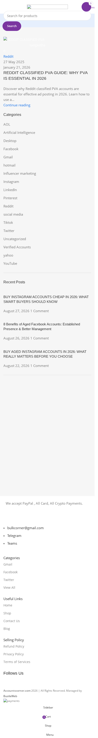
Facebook (10, 572)
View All (9, 587)
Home (7, 605)
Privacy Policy (13, 654)
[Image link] (26, 516)
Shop (7, 613)
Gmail (7, 564)
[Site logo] (47, 6)
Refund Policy (13, 646)
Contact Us (11, 621)
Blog (6, 628)
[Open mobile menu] (5, 6)
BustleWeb (10, 696)
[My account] (77, 6)
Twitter (8, 580)
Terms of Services (16, 662)
